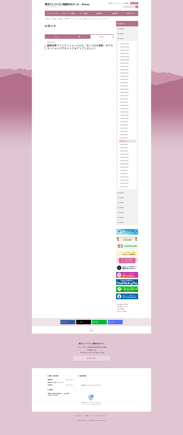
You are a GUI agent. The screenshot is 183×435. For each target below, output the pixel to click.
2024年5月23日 (124, 121)
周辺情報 (121, 309)
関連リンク (88, 415)
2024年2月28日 (124, 154)
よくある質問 (125, 3)
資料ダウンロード (124, 306)
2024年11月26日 (124, 47)
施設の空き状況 (123, 304)
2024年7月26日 (124, 89)
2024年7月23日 (124, 92)
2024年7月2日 (124, 95)
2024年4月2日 (124, 138)
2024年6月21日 (124, 102)
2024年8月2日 (124, 86)
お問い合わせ (134, 3)
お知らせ (111, 3)
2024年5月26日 (124, 112)
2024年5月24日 (124, 115)
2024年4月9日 (124, 131)
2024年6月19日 (124, 105)
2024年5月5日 (124, 125)
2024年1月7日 (124, 186)
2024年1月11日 (124, 183)
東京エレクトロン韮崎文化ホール (67, 5)
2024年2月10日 (124, 167)
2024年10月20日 (124, 56)
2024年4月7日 (124, 134)
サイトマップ (117, 3)
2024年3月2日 (124, 147)
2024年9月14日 (124, 76)
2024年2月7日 (124, 170)
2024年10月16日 (124, 60)
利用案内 (115, 13)
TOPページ (48, 18)
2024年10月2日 (124, 63)
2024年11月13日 (124, 50)
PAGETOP (91, 330)
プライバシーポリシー (100, 415)
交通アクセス (130, 13)
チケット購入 (84, 13)
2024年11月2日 (124, 53)
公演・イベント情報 (68, 13)
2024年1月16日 (124, 180)
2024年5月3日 (124, 128)
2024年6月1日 (124, 108)
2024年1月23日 (124, 177)
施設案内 (99, 13)
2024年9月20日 (124, 69)
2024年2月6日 (124, 173)
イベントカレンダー (53, 13)
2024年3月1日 (124, 151)
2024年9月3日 (124, 79)
